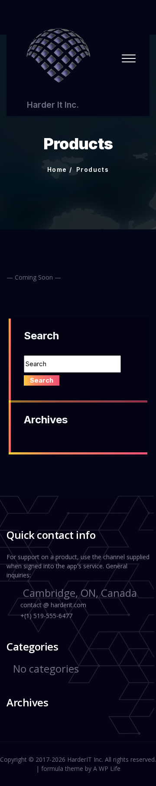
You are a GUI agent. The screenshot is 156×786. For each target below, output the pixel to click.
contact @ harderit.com (53, 605)
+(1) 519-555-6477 (46, 616)
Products (92, 169)
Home (57, 169)
